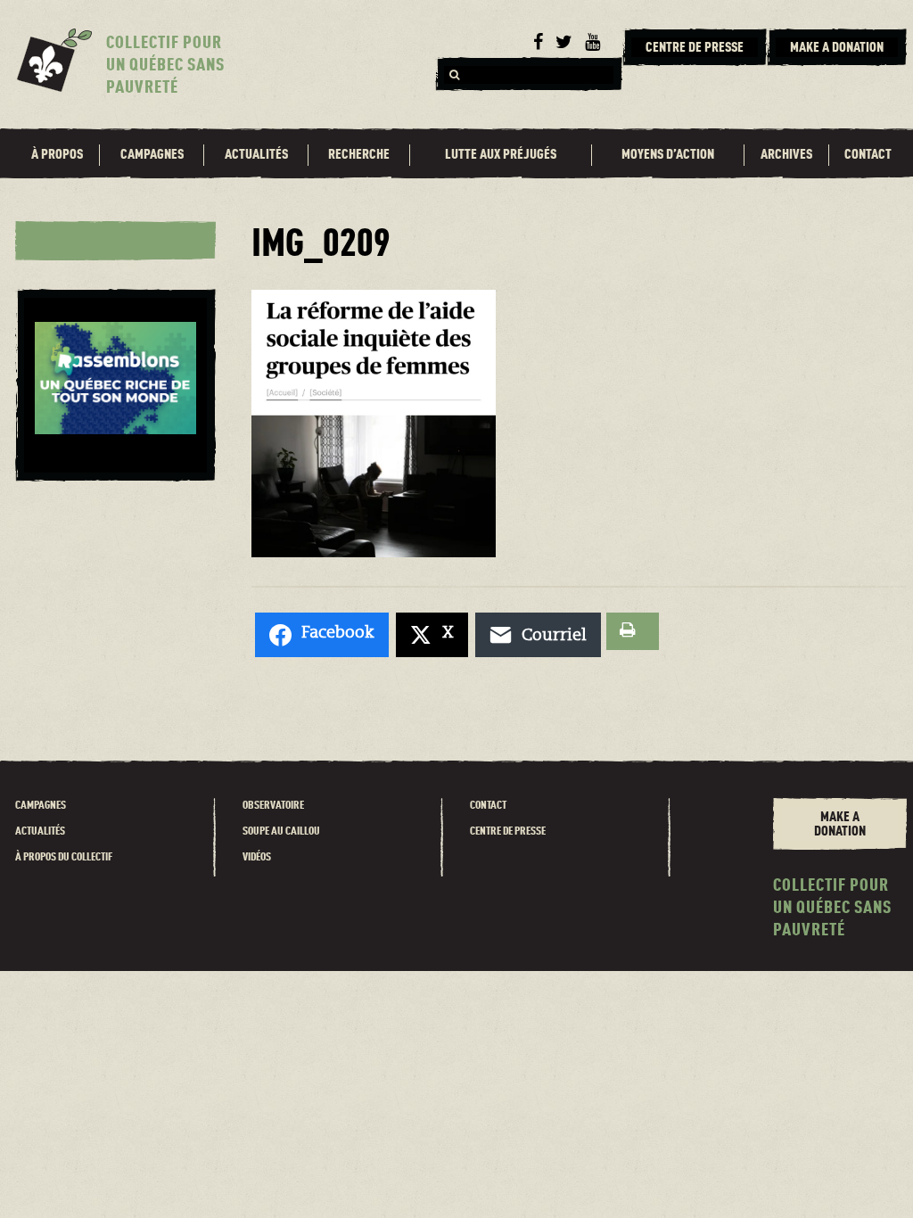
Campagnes (152, 155)
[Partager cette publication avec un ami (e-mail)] (538, 635)
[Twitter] (564, 43)
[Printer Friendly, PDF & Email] (632, 631)
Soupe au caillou (281, 831)
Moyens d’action (667, 155)
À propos (57, 155)
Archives (786, 155)
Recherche (359, 155)
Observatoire (273, 805)
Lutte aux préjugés (500, 155)
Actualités (256, 155)
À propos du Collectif (63, 857)
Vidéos (257, 857)
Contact (868, 155)
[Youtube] (592, 43)
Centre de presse (508, 831)
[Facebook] (538, 43)
